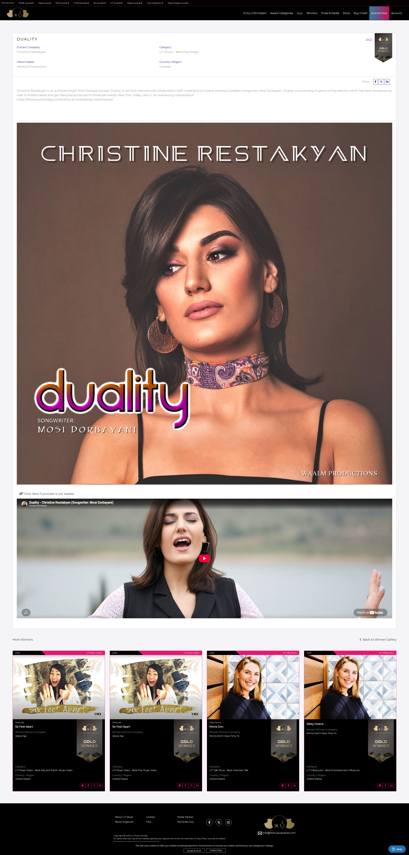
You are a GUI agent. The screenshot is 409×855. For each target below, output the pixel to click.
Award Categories (281, 13)
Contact (150, 817)
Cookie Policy (215, 850)
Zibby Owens (315, 723)
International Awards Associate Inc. (143, 841)
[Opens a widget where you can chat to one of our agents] (397, 849)
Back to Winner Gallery (378, 639)
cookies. (222, 838)
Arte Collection (154, 3)
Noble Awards (134, 3)
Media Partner (185, 817)
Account (396, 13)
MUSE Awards (25, 3)
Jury (300, 13)
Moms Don (216, 726)
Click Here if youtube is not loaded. (48, 494)
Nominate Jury (185, 821)
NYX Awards (62, 3)
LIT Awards (115, 3)
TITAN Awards (81, 3)
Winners (311, 13)
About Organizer (124, 821)
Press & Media (330, 13)
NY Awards (99, 3)
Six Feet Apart (24, 726)
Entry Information (254, 13)
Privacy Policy (200, 838)
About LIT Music (124, 817)
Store (346, 13)
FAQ (148, 821)
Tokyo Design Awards (178, 3)
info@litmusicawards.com (279, 832)
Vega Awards (45, 3)
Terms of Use (187, 838)
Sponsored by (120, 841)
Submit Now (379, 13)
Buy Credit (360, 13)
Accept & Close (194, 850)
